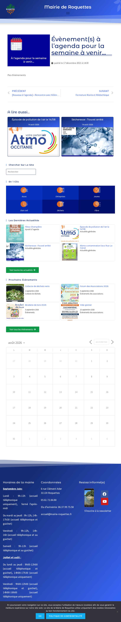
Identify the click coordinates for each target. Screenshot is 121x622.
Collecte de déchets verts (37, 286)
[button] (22, 270)
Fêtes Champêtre (33, 227)
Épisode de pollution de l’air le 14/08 (33, 119)
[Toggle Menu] (68, 13)
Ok (40, 616)
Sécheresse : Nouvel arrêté (87, 119)
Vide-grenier (86, 305)
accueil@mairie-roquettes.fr (56, 514)
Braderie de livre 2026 (35, 305)
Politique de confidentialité (65, 616)
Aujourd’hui (101, 342)
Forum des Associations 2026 (94, 286)
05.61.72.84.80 (49, 500)
